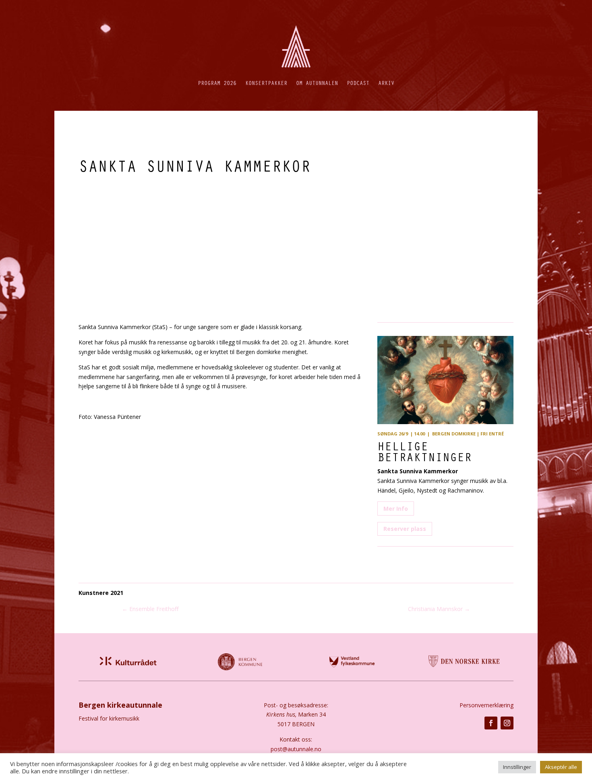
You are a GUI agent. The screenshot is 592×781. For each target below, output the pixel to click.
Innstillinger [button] (517, 767)
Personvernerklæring (486, 705)
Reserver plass (404, 528)
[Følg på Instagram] (507, 723)
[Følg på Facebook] (490, 723)
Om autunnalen (317, 83)
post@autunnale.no (296, 749)
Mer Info (395, 508)
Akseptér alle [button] (561, 767)
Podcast (358, 83)
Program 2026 (217, 83)
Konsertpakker (266, 83)
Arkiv (386, 83)
